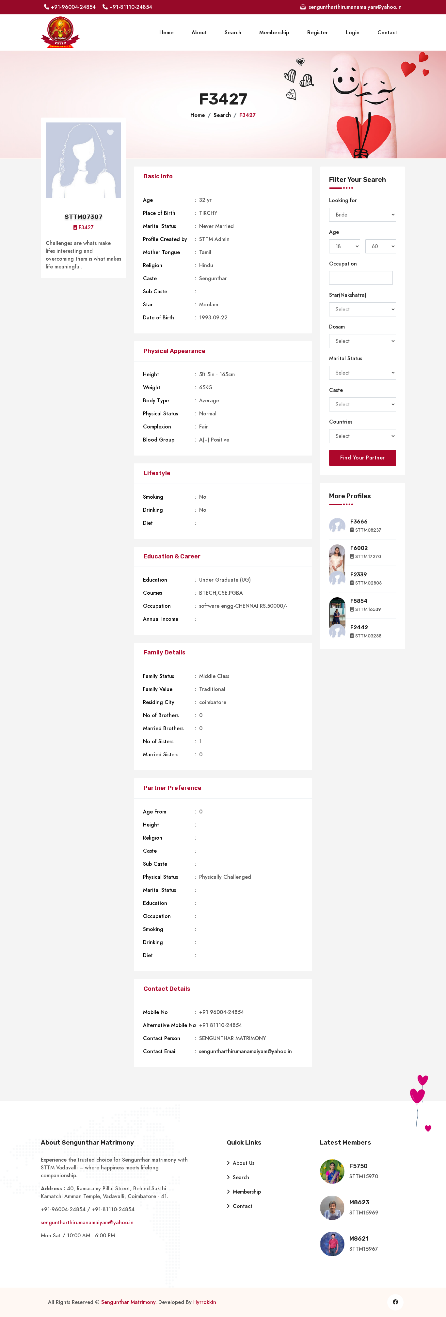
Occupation (343, 263)
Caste (336, 390)
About (199, 32)
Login (352, 32)
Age (334, 232)
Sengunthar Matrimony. (129, 1302)
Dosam (337, 326)
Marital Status (345, 358)
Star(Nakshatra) (347, 295)
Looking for (343, 200)
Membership (274, 32)
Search (233, 32)
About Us (242, 1163)
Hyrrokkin (204, 1302)
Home (166, 32)
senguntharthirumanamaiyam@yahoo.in (245, 1051)
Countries (340, 422)
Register (317, 32)
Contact (387, 32)
